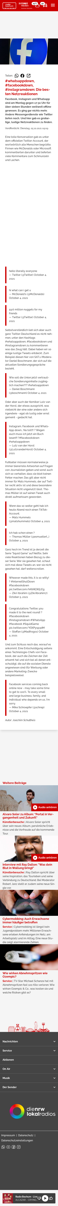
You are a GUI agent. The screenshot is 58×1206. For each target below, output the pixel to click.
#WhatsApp (37, 620)
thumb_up (51, 1198)
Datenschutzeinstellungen (17, 1140)
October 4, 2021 (18, 297)
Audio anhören (45, 807)
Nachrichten (10, 1041)
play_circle (45, 1198)
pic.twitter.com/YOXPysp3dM (27, 627)
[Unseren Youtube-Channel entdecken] (8, 1147)
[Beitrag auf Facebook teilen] (22, 76)
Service (7, 1050)
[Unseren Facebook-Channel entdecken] (13, 1147)
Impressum (8, 1135)
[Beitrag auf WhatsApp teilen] (17, 76)
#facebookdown (29, 437)
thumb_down (39, 1198)
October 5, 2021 (18, 597)
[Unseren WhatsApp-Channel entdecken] (3, 1147)
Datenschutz (25, 1135)
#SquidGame (31, 623)
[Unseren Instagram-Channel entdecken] (19, 1147)
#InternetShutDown (23, 581)
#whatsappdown (38, 385)
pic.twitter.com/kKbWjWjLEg (26, 589)
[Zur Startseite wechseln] (9, 5)
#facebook (15, 623)
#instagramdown (19, 620)
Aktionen (8, 1059)
